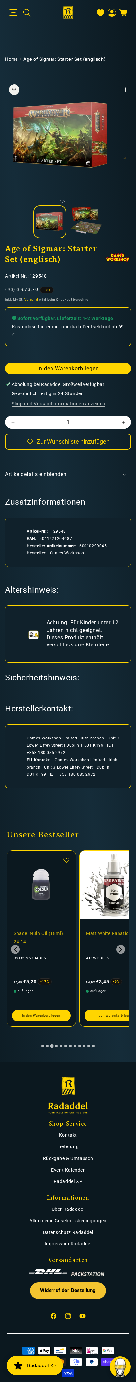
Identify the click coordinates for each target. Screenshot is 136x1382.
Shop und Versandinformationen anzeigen (58, 403)
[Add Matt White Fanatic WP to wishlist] (73, 860)
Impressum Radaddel (68, 1243)
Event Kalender (68, 1170)
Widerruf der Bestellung (68, 1290)
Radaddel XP (68, 1181)
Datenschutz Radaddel (68, 1232)
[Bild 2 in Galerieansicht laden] (86, 221)
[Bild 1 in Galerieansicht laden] (49, 221)
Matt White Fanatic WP (45, 933)
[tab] (42, 1046)
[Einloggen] (112, 13)
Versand (31, 299)
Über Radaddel (68, 1209)
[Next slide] (120, 949)
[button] (13, 13)
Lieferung (68, 1146)
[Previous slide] (15, 949)
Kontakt (68, 1135)
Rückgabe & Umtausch (68, 1158)
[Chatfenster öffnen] (120, 1366)
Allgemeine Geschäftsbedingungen (68, 1220)
